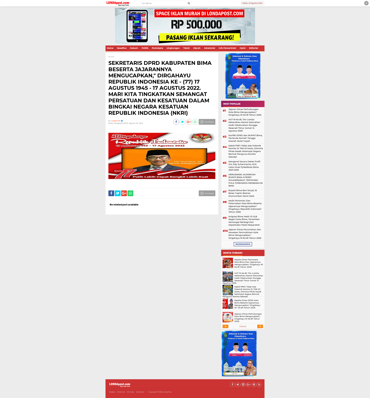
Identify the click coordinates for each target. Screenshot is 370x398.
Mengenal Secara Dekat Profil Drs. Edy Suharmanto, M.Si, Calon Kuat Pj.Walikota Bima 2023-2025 (244, 165)
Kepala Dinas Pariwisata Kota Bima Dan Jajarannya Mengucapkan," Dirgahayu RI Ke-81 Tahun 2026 (248, 263)
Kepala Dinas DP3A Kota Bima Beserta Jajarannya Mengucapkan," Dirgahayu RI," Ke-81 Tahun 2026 (247, 304)
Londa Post (167, 392)
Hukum (134, 48)
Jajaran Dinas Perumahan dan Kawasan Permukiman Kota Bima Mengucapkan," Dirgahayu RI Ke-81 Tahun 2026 (245, 233)
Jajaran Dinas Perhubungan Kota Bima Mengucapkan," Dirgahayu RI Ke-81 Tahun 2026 (245, 112)
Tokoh (186, 48)
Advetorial (209, 48)
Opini (243, 48)
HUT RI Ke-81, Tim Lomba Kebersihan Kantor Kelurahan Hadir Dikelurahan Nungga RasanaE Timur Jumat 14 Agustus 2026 (244, 125)
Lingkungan (173, 48)
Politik (145, 48)
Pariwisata (157, 48)
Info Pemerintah (227, 48)
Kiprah (196, 48)
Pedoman (121, 392)
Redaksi (112, 392)
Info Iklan (130, 392)
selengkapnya (242, 244)
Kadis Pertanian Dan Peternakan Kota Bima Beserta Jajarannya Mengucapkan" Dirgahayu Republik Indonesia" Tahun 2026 (245, 206)
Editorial (253, 48)
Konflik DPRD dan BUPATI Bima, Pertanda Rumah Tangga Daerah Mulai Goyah (245, 138)
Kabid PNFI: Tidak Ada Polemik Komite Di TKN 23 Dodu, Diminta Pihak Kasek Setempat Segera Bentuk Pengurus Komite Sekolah (246, 151)
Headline (121, 48)
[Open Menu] (366, 3)
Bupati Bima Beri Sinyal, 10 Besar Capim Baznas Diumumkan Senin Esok (243, 193)
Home (110, 48)
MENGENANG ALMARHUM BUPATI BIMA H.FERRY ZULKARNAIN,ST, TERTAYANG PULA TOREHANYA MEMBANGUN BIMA (246, 180)
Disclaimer (140, 392)
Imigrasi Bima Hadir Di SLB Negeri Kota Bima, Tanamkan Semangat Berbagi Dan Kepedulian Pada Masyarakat (244, 220)
